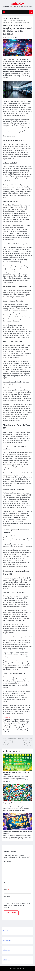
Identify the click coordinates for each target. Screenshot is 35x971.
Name (6, 883)
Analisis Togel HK (13, 720)
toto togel (6, 950)
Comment (8, 861)
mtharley (17, 3)
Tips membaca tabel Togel (16, 730)
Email (6, 890)
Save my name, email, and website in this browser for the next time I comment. (17, 905)
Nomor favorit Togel (17, 724)
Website (7, 896)
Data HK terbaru (12, 722)
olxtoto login (7, 940)
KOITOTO (23, 968)
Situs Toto (6, 930)
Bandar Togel (6, 718)
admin (17, 37)
